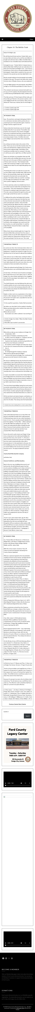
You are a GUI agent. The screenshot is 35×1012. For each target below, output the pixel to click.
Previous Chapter (13, 704)
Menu (31, 39)
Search (6, 711)
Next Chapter (22, 704)
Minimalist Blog (20, 1008)
